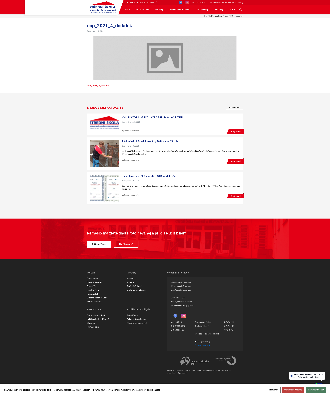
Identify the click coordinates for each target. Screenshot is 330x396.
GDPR (232, 9)
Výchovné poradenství (136, 290)
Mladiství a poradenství (137, 323)
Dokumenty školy (94, 282)
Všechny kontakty (202, 341)
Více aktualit (234, 107)
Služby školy (202, 9)
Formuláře (91, 286)
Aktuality (218, 9)
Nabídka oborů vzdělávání (98, 319)
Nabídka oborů (126, 244)
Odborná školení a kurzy (137, 319)
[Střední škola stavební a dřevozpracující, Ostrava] (103, 7)
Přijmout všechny (316, 390)
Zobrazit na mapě (202, 345)
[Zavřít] (322, 374)
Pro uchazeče (142, 9)
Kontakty (239, 3)
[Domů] (204, 16)
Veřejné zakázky (94, 302)
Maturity (130, 282)
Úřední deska (92, 278)
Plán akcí (130, 278)
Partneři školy (93, 294)
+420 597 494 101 (199, 3)
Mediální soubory (215, 16)
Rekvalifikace (132, 315)
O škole (126, 9)
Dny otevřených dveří (96, 315)
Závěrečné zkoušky (135, 286)
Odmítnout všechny (293, 390)
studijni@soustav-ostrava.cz (222, 3)
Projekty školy (93, 290)
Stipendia (91, 323)
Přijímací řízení (99, 244)
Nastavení (273, 390)
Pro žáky (159, 9)
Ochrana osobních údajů (97, 298)
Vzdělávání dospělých (180, 9)
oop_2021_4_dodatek (98, 85)
